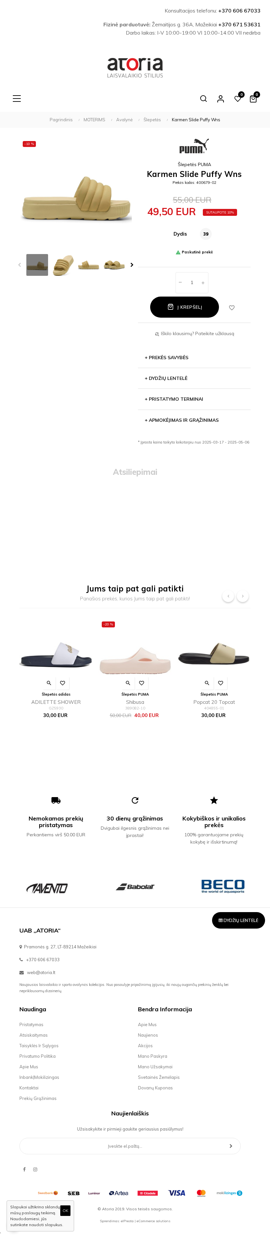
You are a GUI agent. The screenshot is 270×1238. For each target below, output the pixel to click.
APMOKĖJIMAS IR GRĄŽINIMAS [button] (182, 420)
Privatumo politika (37, 1056)
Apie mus (28, 1066)
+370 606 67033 (239, 10)
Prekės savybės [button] (166, 357)
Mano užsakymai (155, 1066)
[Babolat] (135, 887)
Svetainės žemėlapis (159, 1077)
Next (132, 265)
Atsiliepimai (135, 472)
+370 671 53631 (239, 24)
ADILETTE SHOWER (56, 702)
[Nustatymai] (221, 98)
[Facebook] (24, 1169)
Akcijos (145, 1045)
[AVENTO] (47, 887)
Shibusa (135, 702)
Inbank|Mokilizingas (39, 1077)
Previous (19, 265)
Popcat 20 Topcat (214, 702)
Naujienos (148, 1035)
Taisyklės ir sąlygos (39, 1045)
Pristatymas (31, 1024)
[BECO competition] (223, 887)
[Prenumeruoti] (231, 1146)
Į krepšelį (189, 307)
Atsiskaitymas (33, 1035)
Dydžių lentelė (240, 920)
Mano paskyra (152, 1056)
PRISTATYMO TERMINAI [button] (174, 399)
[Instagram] (35, 1169)
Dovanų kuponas (155, 1087)
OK (65, 1210)
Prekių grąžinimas (38, 1098)
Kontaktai (29, 1087)
